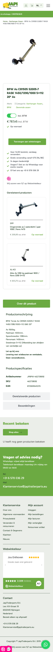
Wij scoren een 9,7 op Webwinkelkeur (24, 183)
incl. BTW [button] (22, 115)
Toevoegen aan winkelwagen (27, 141)
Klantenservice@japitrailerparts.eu (25, 486)
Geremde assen (23, 107)
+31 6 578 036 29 (13, 478)
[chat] (45, 644)
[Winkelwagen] (31, 5)
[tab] (26, 304)
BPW (9, 107)
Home (5, 21)
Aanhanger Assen (16, 21)
